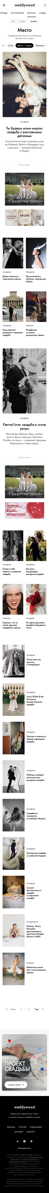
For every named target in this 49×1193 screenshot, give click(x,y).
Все (13, 21)
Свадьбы (33, 21)
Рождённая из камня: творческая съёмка (35, 332)
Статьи (22, 21)
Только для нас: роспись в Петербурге (34, 662)
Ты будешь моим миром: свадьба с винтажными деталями (24, 132)
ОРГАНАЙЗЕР (17, 13)
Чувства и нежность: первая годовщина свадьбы (36, 739)
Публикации (36, 1127)
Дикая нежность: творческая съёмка (12, 277)
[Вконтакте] (24, 1141)
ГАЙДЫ (42, 13)
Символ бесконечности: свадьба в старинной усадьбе (34, 893)
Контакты (18, 1132)
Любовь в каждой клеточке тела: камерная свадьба (35, 777)
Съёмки (30, 326)
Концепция (32, 922)
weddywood (24, 1107)
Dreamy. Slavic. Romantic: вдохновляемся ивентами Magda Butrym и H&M (35, 931)
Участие (22, 1127)
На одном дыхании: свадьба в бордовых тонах (36, 625)
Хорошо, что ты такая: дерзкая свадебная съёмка (11, 625)
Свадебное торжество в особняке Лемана (36, 816)
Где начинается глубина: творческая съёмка (36, 279)
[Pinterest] (31, 1141)
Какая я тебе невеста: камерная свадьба (12, 571)
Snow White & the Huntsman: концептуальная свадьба (35, 700)
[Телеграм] (17, 1141)
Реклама (11, 1127)
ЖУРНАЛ (31, 13)
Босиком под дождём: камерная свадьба (35, 571)
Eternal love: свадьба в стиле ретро (24, 426)
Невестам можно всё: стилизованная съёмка (36, 970)
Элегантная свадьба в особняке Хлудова (36, 854)
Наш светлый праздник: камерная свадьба (13, 332)
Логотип (31, 1132)
